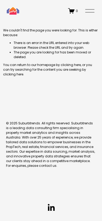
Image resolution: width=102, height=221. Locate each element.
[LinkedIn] (51, 207)
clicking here (71, 65)
